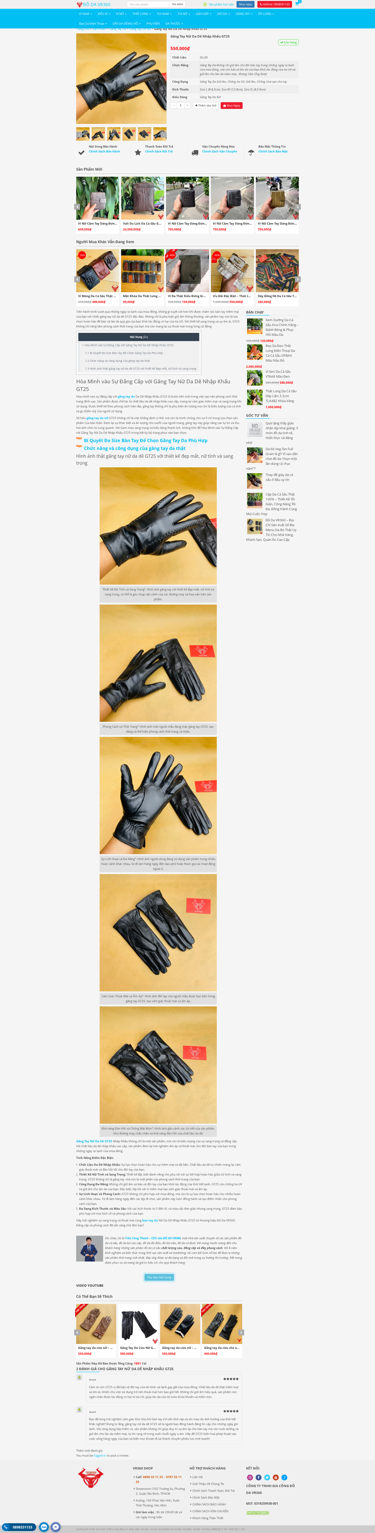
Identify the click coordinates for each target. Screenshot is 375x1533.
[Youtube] (276, 1477)
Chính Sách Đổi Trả (159, 151)
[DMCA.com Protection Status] (258, 1516)
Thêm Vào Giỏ (206, 105)
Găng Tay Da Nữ (140, 29)
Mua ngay (245, 4)
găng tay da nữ (97, 418)
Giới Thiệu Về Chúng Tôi (208, 1484)
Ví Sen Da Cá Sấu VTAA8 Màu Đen (282, 296)
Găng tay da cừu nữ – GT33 (98, 1348)
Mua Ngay (233, 105)
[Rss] (250, 1477)
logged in (100, 1455)
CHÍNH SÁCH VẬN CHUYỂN (210, 1511)
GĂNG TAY (243, 14)
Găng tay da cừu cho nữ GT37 (141, 1348)
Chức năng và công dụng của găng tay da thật (117, 361)
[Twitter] (267, 1477)
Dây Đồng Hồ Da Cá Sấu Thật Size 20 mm (197, 296)
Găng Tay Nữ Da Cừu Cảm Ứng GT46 (188, 1348)
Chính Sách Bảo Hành (104, 151)
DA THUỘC (173, 23)
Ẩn (145, 337)
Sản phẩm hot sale (221, 4)
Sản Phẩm (99, 29)
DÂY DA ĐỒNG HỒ (126, 23)
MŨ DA (222, 14)
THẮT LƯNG (140, 14)
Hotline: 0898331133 (275, 4)
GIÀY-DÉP (203, 14)
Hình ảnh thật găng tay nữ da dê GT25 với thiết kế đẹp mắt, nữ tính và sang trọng (140, 368)
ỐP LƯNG (265, 14)
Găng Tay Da (117, 29)
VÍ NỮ (120, 14)
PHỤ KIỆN (153, 23)
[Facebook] (259, 1477)
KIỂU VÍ (103, 14)
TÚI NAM (163, 14)
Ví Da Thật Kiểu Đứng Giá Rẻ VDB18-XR (106, 296)
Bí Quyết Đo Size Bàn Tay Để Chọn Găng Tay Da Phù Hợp (124, 353)
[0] (297, 3)
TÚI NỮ (183, 14)
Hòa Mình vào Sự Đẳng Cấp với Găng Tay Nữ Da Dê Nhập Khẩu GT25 (128, 345)
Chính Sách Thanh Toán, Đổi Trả (213, 1491)
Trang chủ (82, 29)
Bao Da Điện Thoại (92, 23)
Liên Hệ (197, 1477)
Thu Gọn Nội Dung (159, 1277)
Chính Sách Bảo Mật (273, 151)
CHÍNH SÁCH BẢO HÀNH (209, 1504)
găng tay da (126, 396)
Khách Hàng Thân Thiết (207, 1518)
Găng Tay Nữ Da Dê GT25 (94, 1141)
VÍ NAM (84, 14)
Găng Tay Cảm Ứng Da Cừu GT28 (227, 1348)
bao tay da (150, 1220)
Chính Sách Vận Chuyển (219, 151)
